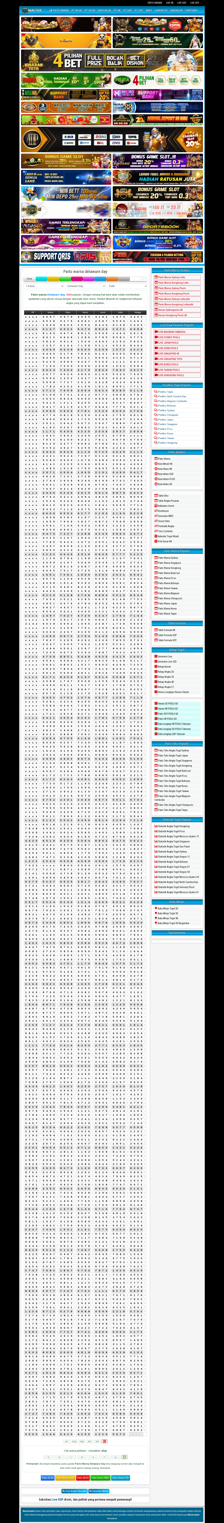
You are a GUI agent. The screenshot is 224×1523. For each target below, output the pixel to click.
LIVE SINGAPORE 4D (168, 353)
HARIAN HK (176, 10)
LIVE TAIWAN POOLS (169, 370)
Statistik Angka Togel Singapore (174, 841)
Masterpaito (29, 1511)
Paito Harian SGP (120, 1477)
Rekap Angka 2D (165, 671)
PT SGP (128, 10)
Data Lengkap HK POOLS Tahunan (174, 723)
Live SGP (57, 1499)
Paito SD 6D (48, 1477)
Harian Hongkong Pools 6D (172, 315)
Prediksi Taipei (165, 392)
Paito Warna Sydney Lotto (171, 277)
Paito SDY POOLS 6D (168, 713)
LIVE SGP (181, 2)
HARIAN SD (161, 10)
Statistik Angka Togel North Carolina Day (178, 882)
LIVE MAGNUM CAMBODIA (172, 332)
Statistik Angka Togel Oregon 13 (174, 856)
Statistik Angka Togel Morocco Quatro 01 (178, 892)
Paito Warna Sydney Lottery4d (174, 299)
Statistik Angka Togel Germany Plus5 (176, 887)
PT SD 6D (90, 10)
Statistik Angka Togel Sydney (172, 851)
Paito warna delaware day (85, 271)
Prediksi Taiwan (166, 438)
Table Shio (163, 495)
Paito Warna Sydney (168, 557)
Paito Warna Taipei (167, 613)
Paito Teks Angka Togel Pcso (172, 775)
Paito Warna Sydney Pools (172, 288)
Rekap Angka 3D (165, 676)
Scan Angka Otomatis (76, 1491)
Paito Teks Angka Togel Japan (173, 755)
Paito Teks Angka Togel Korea (173, 786)
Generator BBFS (165, 516)
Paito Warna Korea (167, 608)
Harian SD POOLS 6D (168, 703)
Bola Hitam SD (165, 484)
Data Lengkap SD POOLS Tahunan (174, 729)
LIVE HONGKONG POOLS (171, 375)
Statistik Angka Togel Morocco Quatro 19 (178, 836)
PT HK (117, 10)
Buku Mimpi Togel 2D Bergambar (173, 923)
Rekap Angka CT (165, 687)
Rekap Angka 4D (165, 681)
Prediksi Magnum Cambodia (172, 401)
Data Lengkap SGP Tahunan (171, 734)
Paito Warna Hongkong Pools (173, 293)
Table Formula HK (166, 630)
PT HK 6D (77, 10)
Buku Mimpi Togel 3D (167, 913)
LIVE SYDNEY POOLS (169, 337)
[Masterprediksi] (31, 10)
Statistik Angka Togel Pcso (171, 831)
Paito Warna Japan (167, 603)
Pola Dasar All (164, 541)
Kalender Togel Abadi (168, 536)
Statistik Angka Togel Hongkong (174, 826)
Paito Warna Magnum (168, 593)
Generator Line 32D (167, 661)
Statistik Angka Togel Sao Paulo (174, 846)
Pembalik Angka (166, 526)
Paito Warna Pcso (167, 578)
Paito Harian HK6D (100, 1477)
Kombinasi (163, 511)
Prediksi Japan (165, 419)
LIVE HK (169, 2)
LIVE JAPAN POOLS (168, 342)
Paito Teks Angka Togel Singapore (175, 760)
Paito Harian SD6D (65, 1477)
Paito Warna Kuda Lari (169, 573)
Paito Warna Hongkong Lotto (173, 282)
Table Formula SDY (167, 640)
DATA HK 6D (104, 10)
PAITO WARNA (60, 10)
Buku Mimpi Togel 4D (167, 918)
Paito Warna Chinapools (170, 598)
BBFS (149, 10)
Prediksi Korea (165, 433)
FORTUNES (192, 10)
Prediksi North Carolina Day (172, 396)
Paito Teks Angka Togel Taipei (173, 810)
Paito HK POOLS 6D (167, 718)
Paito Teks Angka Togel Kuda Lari (174, 770)
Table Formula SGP (167, 635)
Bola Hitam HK (165, 469)
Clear (29, 279)
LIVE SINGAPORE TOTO (170, 359)
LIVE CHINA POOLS (168, 348)
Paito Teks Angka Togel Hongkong (175, 765)
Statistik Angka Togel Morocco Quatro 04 (178, 877)
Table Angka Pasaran (168, 500)
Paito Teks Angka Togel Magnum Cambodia (172, 798)
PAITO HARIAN (155, 2)
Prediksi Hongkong (167, 442)
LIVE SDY (194, 2)
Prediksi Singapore (167, 424)
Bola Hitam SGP (166, 474)
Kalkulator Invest (165, 505)
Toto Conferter (165, 531)
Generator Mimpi (100, 1491)
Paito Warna (164, 458)
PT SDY (139, 10)
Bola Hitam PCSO (166, 479)
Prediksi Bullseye (167, 405)
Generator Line (164, 656)
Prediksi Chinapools (168, 415)
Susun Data (164, 521)
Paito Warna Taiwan (168, 588)
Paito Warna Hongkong (169, 568)
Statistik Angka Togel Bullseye (173, 861)
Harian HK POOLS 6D (168, 708)
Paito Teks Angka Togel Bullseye (174, 781)
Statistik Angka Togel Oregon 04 (174, 872)
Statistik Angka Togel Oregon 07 (174, 866)
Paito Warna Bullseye (168, 583)
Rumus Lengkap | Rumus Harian (173, 692)
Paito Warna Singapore (169, 563)
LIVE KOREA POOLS (168, 364)
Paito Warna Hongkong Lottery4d (175, 304)
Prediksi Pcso (165, 429)
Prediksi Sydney (166, 410)
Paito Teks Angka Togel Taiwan (173, 791)
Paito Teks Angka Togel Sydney (173, 750)
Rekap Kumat (164, 666)
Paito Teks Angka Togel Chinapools (175, 804)
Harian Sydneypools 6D (170, 309)
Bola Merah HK (165, 463)
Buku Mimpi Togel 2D (167, 908)
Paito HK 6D (83, 1477)
